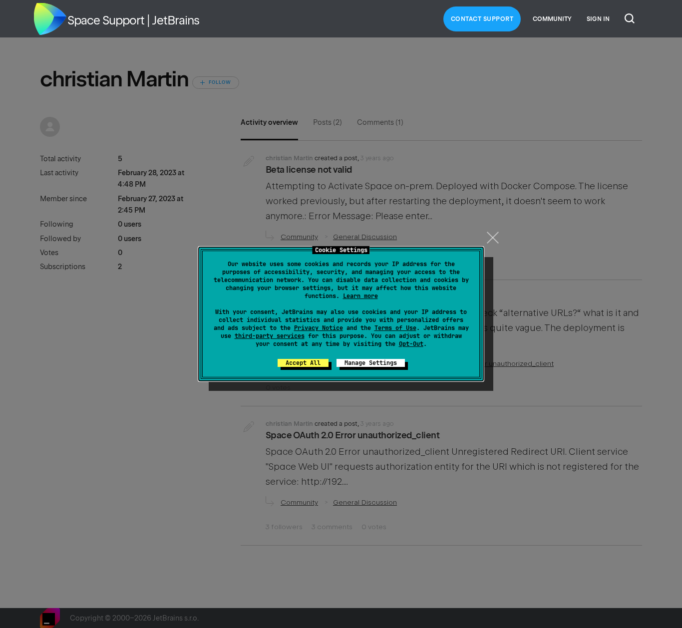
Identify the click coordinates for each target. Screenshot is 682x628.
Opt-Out (411, 344)
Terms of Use (395, 328)
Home (50, 19)
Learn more (360, 296)
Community (552, 18)
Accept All (303, 363)
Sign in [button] (598, 18)
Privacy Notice (318, 328)
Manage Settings (370, 363)
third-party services (270, 336)
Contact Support (482, 18)
